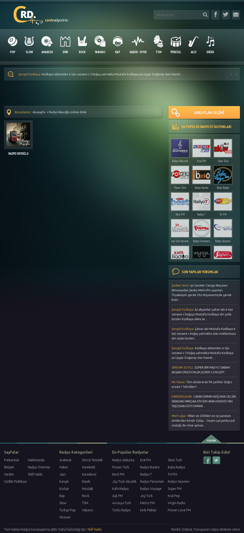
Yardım (9, 474)
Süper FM (175, 489)
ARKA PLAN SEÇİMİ (209, 112)
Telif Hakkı (35, 474)
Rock (85, 496)
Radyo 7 (201, 214)
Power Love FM (179, 510)
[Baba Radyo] (223, 174)
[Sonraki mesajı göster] (236, 74)
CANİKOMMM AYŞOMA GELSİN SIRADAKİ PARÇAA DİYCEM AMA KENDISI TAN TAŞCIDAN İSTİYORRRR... (204, 401)
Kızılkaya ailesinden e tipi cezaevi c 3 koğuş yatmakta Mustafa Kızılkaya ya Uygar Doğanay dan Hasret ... (100, 74)
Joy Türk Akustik (180, 241)
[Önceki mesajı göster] (231, 74)
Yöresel (64, 517)
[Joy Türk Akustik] (180, 227)
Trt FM (223, 214)
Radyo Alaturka (180, 161)
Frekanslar (11, 460)
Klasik (86, 481)
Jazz (62, 474)
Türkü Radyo (121, 510)
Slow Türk (223, 161)
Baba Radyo (223, 188)
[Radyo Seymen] (223, 227)
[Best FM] (180, 200)
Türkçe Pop (67, 510)
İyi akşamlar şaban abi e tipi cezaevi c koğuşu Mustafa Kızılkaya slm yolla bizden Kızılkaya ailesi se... (202, 314)
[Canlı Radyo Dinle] (41, 13)
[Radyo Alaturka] (180, 147)
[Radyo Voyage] (201, 254)
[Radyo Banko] (201, 174)
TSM (85, 503)
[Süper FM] (223, 254)
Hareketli (88, 467)
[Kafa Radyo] (180, 254)
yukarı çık (211, 439)
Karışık (64, 481)
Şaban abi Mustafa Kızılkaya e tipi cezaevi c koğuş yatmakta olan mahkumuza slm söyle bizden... (204, 333)
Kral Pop (174, 496)
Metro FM (147, 503)
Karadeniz (89, 474)
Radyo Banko (201, 188)
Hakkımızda (36, 460)
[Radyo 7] (201, 200)
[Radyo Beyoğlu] (18, 132)
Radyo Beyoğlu (18, 154)
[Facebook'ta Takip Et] (215, 14)
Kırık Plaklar (148, 510)
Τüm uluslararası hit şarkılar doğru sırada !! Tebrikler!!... (202, 384)
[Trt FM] (223, 200)
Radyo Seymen (223, 241)
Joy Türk (146, 496)
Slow (62, 503)
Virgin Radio (176, 503)
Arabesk (65, 460)
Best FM (180, 214)
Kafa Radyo (120, 489)
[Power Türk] (180, 174)
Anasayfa (39, 112)
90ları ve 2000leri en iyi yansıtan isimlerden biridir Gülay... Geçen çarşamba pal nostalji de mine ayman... (203, 420)
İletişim (9, 467)
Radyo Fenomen (201, 241)
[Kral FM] (201, 147)
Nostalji (87, 489)
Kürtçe (64, 489)
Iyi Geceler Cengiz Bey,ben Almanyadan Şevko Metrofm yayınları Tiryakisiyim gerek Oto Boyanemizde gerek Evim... (201, 292)
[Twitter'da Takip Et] (226, 14)
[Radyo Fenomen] (201, 227)
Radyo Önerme (39, 467)
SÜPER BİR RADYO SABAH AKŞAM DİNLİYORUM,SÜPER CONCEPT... (201, 370)
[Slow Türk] (223, 147)
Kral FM (201, 161)
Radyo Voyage (151, 489)
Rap (62, 496)
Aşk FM (117, 496)
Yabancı (87, 510)
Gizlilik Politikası (15, 481)
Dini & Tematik (92, 460)
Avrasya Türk (121, 503)
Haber (63, 467)
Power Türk (180, 188)
